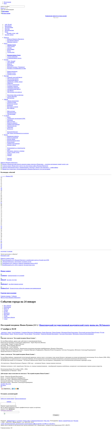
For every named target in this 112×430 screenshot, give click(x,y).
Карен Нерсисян (46, 332)
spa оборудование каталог (16, 284)
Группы (6, 59)
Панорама (10, 120)
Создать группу (11, 74)
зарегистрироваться (20, 398)
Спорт (5, 319)
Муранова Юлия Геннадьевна (69, 332)
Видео (9, 50)
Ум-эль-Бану (36, 334)
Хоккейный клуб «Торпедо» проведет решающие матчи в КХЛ (20, 263)
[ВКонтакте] (13, 389)
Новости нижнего (12, 123)
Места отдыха (11, 111)
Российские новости (13, 40)
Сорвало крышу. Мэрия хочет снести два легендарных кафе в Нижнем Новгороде (25, 166)
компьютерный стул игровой (16, 275)
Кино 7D (6, 308)
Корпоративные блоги (13, 140)
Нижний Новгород (12, 131)
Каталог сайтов (9, 34)
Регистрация (7, 2)
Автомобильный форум (13, 89)
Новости (6, 37)
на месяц (9, 251)
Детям (5, 316)
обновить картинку (6, 410)
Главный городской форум (14, 77)
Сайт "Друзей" (11, 61)
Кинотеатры (7, 307)
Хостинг (9, 158)
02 (1, 241)
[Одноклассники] (16, 389)
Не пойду (3, 385)
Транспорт (10, 127)
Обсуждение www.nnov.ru (14, 92)
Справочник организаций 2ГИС (16, 118)
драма (9, 332)
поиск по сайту (5, 6)
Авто (8, 149)
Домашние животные (13, 87)
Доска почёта (11, 46)
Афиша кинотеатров (13, 101)
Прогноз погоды (11, 126)
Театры (6, 310)
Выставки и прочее (12, 106)
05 (1, 245)
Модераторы (10, 98)
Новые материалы (12, 71)
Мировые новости (12, 42)
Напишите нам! (5, 255)
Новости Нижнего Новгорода (15, 39)
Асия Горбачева (16, 332)
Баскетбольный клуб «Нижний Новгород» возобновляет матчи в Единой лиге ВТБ (25, 260)
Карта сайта (26, 420)
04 (1, 244)
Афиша (6, 99)
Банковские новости (13, 136)
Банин (11, 334)
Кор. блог (46, 420)
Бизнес (6, 134)
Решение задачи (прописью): (9, 406)
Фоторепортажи (9, 30)
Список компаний (12, 56)
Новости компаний (12, 137)
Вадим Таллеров (18, 334)
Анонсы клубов (11, 102)
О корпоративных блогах (14, 58)
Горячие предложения (13, 124)
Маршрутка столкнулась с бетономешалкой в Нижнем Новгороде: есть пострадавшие (26, 169)
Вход (5, 3)
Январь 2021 (9, 176)
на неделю (3, 251)
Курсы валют (11, 142)
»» (4, 176)
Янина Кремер (56, 332)
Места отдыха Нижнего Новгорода (10, 297)
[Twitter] (14, 389)
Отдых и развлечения (13, 84)
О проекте (19, 420)
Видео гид (10, 129)
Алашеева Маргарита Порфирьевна (31, 332)
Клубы (6, 311)
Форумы (7, 29)
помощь (9, 401)
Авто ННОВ (10, 62)
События (14, 296)
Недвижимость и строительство (16, 148)
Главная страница (6, 296)
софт (17, 33)
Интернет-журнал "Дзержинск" (16, 67)
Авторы (9, 48)
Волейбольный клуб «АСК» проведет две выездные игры (18, 265)
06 (1, 247)
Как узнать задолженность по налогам (18, 133)
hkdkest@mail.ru (11, 420)
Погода (3, 8)
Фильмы (9, 33)
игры (13, 33)
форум (60, 420)
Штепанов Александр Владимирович (83, 334)
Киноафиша (8, 26)
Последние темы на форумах (15, 95)
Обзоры (9, 155)
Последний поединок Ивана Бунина (89, 332)
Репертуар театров (12, 103)
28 (1, 188)
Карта (6, 31)
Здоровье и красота (12, 86)
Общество (10, 83)
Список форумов (12, 96)
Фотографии (10, 49)
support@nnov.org (68, 420)
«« (1, 176)
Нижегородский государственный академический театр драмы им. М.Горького (74, 325)
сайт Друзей (8, 24)
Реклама (9, 159)
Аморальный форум (12, 80)
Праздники (10, 65)
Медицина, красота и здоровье (15, 151)
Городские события (9, 317)
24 (1, 227)
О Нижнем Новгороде (37, 420)
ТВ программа (9, 27)
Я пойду (3, 384)
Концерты (10, 105)
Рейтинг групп (11, 73)
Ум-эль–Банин (28, 334)
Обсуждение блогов (12, 78)
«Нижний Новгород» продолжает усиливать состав (16, 261)
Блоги (5, 43)
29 (1, 189)
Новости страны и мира (7, 258)
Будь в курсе (56, 17)
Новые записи (6, 271)
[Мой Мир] (18, 389)
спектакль (4, 332)
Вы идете (8, 384)
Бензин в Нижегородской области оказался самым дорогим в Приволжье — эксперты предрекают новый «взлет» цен (35, 164)
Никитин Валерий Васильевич (49, 334)
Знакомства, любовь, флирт (15, 81)
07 (1, 202)
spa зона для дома (12, 280)
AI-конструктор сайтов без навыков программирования (25, 288)
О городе (6, 115)
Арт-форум (10, 90)
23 (1, 226)
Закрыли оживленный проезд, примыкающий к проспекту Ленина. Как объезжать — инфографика (30, 167)
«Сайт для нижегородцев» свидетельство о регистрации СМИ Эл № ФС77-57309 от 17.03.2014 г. (28, 423)
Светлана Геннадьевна (65, 334)
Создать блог (11, 52)
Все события (10, 108)
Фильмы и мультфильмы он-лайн (16, 68)
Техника (9, 154)
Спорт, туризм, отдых (13, 152)
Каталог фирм (11, 139)
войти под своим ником (7, 398)
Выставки (7, 314)
